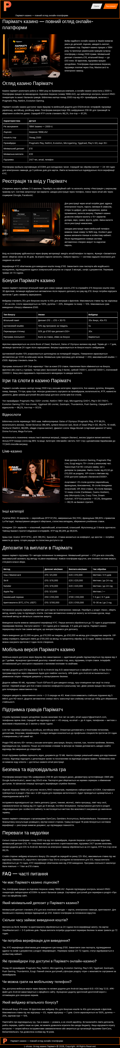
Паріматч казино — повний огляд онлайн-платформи (41, 15)
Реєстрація (111, 6)
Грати (96, 6)
